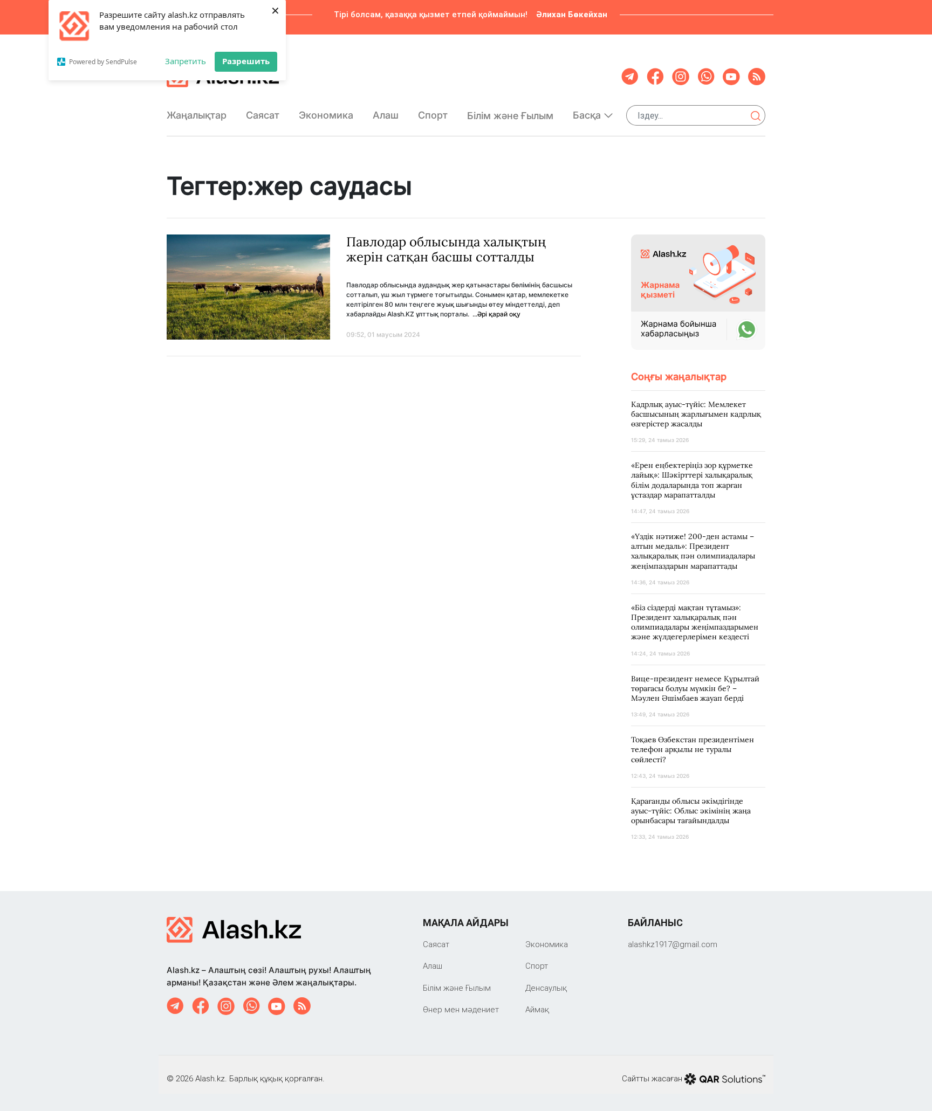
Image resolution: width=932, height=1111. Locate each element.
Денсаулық (546, 988)
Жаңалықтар (197, 115)
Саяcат (262, 115)
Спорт (433, 115)
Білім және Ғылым (510, 115)
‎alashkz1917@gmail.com (672, 944)
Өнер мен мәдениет (461, 1009)
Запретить (185, 61)
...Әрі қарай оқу (496, 314)
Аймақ (537, 1009)
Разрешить (246, 61)
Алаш (386, 115)
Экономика (326, 115)
